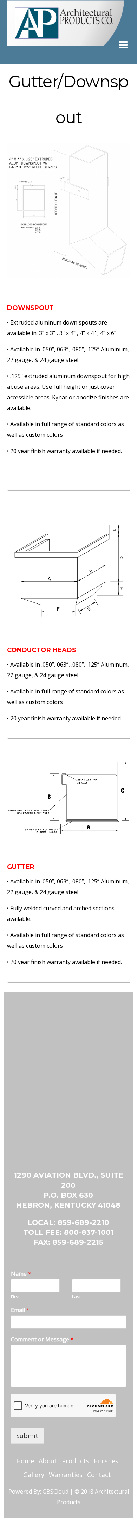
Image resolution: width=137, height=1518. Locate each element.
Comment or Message (42, 1339)
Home (25, 1461)
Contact (99, 1474)
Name (21, 1274)
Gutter (20, 867)
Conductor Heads (41, 650)
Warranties (66, 1474)
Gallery (33, 1474)
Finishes (106, 1461)
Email (20, 1310)
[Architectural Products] (68, 22)
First (15, 1297)
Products (75, 1461)
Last (76, 1297)
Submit (27, 1435)
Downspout (30, 308)
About (48, 1461)
